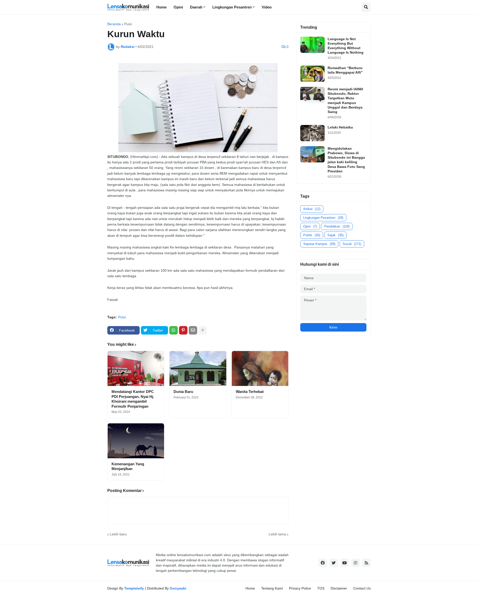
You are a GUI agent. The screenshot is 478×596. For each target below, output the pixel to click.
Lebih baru (118, 534)
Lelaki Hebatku (340, 127)
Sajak (335, 235)
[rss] (366, 563)
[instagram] (355, 563)
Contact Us (362, 588)
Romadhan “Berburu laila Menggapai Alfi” (345, 70)
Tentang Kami (272, 588)
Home (250, 588)
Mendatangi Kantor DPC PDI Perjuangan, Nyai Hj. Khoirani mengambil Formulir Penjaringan (133, 398)
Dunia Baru (183, 391)
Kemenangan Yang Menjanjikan (128, 466)
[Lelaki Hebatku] (312, 133)
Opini (310, 226)
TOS (320, 588)
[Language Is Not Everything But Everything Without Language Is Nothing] (312, 45)
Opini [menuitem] (178, 7)
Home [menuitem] (161, 7)
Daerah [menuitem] (196, 7)
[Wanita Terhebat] (260, 368)
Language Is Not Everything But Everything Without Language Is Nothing (345, 46)
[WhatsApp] (173, 330)
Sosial (352, 244)
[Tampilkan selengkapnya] (202, 330)
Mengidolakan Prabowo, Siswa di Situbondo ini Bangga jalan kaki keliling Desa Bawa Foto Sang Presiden (346, 159)
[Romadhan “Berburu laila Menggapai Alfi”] (312, 74)
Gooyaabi (178, 588)
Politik (311, 235)
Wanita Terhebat (250, 391)
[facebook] (322, 563)
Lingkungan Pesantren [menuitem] (232, 7)
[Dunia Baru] (198, 368)
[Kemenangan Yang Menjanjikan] (136, 440)
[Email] (193, 330)
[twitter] (333, 563)
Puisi (128, 24)
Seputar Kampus (319, 244)
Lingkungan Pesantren (323, 218)
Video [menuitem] (267, 7)
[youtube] (344, 563)
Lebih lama (277, 534)
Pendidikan (337, 226)
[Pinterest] (183, 330)
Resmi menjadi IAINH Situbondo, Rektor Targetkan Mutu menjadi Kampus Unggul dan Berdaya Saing (345, 100)
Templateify (134, 588)
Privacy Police (300, 588)
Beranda (114, 24)
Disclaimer (339, 588)
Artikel (311, 209)
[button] (366, 7)
